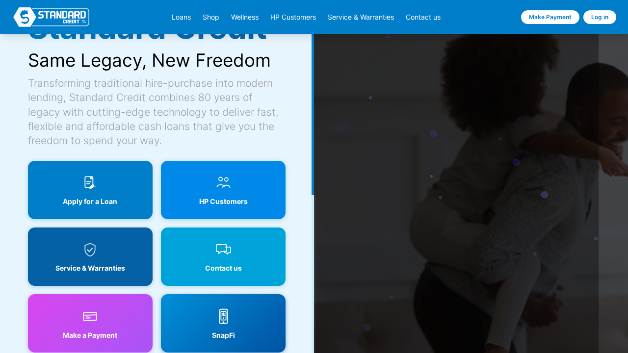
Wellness (245, 17)
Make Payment (550, 17)
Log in (599, 17)
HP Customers (293, 17)
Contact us (423, 17)
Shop (211, 17)
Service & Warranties (361, 17)
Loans (181, 17)
